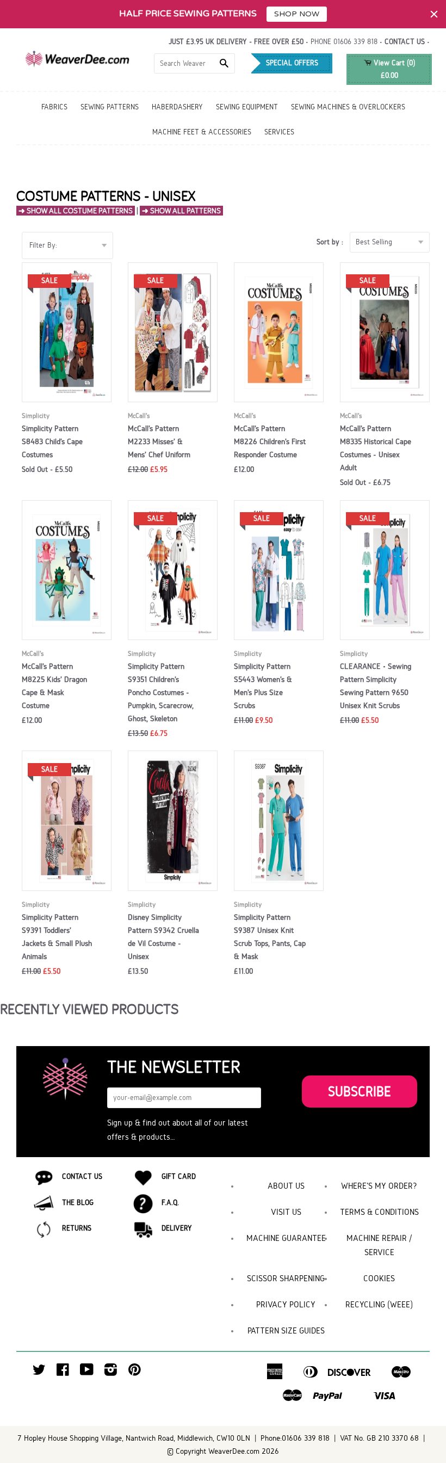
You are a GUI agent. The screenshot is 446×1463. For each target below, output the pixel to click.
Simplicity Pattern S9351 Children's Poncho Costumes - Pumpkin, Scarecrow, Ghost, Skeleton (161, 692)
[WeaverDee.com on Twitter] (39, 1372)
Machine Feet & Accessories (201, 132)
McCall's (139, 415)
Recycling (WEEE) (379, 1304)
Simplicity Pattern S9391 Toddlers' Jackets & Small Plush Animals (57, 937)
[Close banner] (434, 14)
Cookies (379, 1278)
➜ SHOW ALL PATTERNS (181, 211)
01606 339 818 (355, 42)
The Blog (78, 1202)
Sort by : (332, 242)
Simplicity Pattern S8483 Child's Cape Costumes (52, 441)
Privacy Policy (285, 1304)
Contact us (405, 42)
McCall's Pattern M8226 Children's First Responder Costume (270, 441)
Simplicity (35, 415)
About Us (286, 1185)
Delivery (177, 1228)
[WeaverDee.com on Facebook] (63, 1372)
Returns (76, 1228)
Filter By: (43, 245)
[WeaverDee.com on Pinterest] (134, 1372)
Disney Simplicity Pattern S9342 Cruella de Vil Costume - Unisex (163, 937)
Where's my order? (379, 1185)
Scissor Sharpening (286, 1278)
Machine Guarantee (286, 1238)
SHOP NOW (296, 14)
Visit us (286, 1211)
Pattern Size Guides (286, 1330)
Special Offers (292, 63)
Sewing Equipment (247, 107)
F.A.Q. (170, 1202)
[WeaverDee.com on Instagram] (110, 1372)
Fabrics (54, 107)
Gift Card (179, 1176)
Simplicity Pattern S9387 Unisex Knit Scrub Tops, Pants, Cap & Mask (270, 937)
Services (279, 132)
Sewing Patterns (109, 107)
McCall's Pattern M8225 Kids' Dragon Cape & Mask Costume (54, 686)
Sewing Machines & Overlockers (348, 107)
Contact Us (82, 1176)
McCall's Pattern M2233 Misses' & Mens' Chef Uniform (159, 441)
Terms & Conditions (379, 1211)
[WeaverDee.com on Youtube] (87, 1372)
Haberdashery (177, 107)
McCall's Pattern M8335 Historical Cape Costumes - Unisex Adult (375, 448)
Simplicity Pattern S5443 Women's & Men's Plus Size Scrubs (263, 686)
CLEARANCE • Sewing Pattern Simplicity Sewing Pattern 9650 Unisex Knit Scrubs (375, 686)
